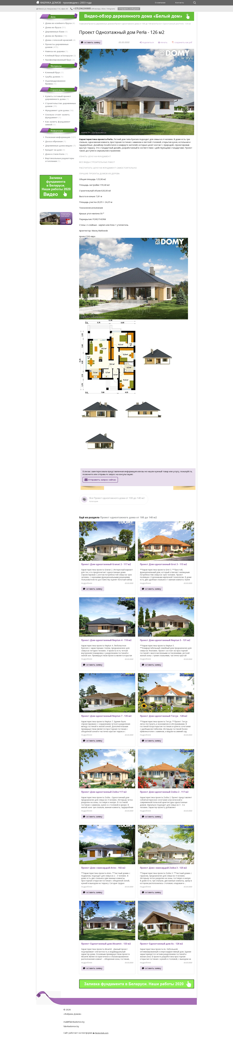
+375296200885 (82, 8)
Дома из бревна (55, 35)
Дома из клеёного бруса (59, 23)
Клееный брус (54, 72)
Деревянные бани (56, 31)
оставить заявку (92, 42)
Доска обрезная (55, 141)
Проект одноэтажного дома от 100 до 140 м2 (134, 23)
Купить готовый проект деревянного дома (58, 97)
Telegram (110, 8)
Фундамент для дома (59, 110)
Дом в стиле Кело (56, 154)
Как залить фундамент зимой (57, 123)
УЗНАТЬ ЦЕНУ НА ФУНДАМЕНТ (95, 156)
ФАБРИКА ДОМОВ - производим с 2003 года (66, 2)
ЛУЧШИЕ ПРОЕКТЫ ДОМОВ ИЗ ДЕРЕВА (99, 173)
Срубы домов (53, 76)
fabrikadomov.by (71, 1026)
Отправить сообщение (129, 8)
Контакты (179, 2)
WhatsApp (96, 8)
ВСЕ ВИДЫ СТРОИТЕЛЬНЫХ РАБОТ (97, 162)
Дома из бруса (55, 27)
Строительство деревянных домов (60, 104)
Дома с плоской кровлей (60, 40)
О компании (160, 2)
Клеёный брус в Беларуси (60, 55)
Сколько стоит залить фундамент (57, 116)
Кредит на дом (54, 149)
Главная (82, 23)
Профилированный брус (59, 59)
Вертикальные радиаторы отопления (59, 159)
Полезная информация (60, 137)
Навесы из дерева (56, 51)
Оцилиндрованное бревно (55, 82)
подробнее (86, 583)
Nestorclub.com (101, 1033)
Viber (103, 8)
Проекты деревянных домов (57, 45)
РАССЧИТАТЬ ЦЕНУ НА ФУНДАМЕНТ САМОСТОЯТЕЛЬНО (108, 167)
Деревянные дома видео (60, 145)
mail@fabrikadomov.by (74, 1021)
